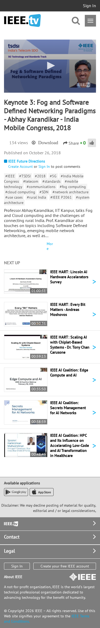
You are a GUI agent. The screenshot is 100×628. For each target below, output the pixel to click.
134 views (18, 142)
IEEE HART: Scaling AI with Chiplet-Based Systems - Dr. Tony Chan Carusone (69, 345)
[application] (50, 66)
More (50, 246)
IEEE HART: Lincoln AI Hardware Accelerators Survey (69, 276)
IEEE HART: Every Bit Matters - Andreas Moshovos (67, 309)
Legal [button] (9, 551)
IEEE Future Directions (26, 161)
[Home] (22, 20)
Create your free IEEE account (65, 566)
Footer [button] (10, 523)
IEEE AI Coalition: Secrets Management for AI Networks (68, 407)
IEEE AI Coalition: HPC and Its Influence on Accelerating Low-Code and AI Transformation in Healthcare (69, 445)
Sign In (89, 5)
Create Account (20, 166)
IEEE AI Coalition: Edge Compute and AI (69, 373)
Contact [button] (11, 537)
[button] (50, 65)
